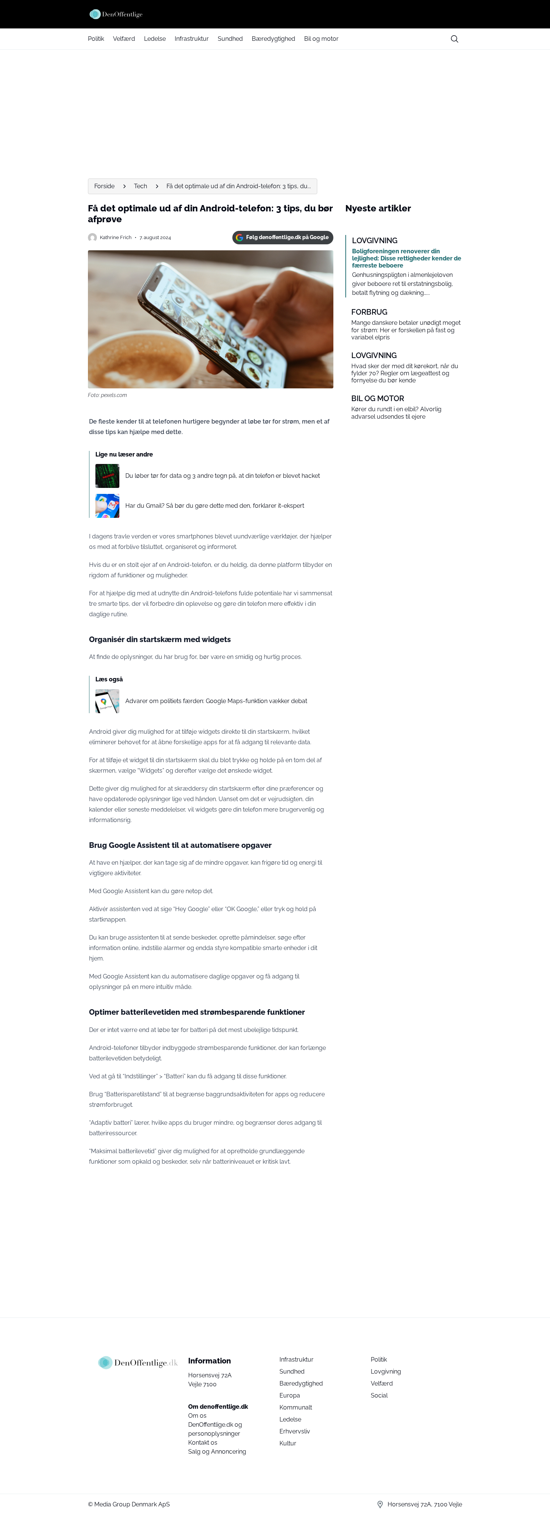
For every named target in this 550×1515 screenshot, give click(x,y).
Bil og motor (321, 38)
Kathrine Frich (116, 237)
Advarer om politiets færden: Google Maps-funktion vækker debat (216, 701)
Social (379, 1395)
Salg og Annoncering (217, 1451)
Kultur (287, 1443)
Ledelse (155, 38)
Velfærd (124, 38)
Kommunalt (295, 1407)
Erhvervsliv (294, 1431)
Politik (96, 38)
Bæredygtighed (273, 38)
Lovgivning (386, 1371)
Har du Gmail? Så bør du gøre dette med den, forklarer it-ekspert (214, 505)
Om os (197, 1415)
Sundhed (230, 38)
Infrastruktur (192, 38)
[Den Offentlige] (275, 14)
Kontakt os (202, 1442)
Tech (140, 186)
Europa (289, 1395)
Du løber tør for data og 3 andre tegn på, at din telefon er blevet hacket (222, 475)
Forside (104, 186)
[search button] (454, 38)
